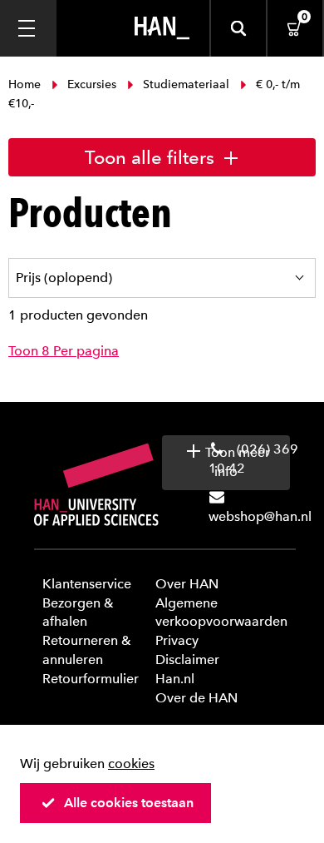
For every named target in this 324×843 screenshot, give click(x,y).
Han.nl (174, 679)
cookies (131, 763)
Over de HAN (196, 698)
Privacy (177, 640)
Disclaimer (187, 659)
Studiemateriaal (186, 84)
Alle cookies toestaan (129, 803)
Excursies (92, 84)
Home (26, 84)
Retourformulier (90, 679)
